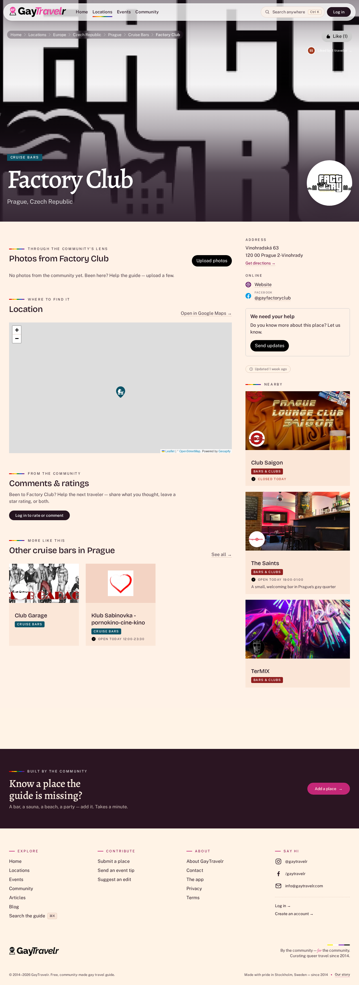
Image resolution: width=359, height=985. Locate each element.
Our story (342, 974)
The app (195, 879)
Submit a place (114, 861)
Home (82, 11)
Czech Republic (87, 34)
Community (147, 11)
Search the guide (32, 916)
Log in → (283, 905)
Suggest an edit (114, 879)
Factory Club (168, 34)
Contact (194, 870)
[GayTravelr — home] (34, 951)
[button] (120, 392)
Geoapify (224, 451)
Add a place (329, 788)
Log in (339, 12)
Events (124, 11)
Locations (102, 11)
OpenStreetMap (189, 451)
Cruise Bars (138, 34)
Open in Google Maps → (206, 313)
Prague (114, 34)
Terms (193, 897)
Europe (59, 34)
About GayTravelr (205, 861)
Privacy (194, 888)
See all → (221, 554)
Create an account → (294, 913)
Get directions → (260, 263)
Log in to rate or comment (39, 515)
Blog (14, 906)
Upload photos (211, 260)
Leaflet (170, 451)
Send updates (269, 345)
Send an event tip (116, 870)
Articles (17, 897)
